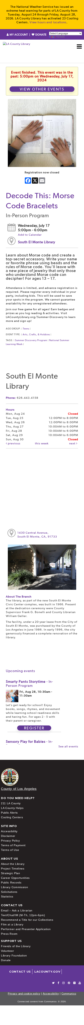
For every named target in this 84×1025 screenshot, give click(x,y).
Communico (69, 993)
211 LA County (11, 803)
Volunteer (7, 950)
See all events (68, 746)
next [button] (72, 443)
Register (34, 728)
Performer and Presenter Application (26, 929)
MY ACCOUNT (19, 34)
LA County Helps (12, 808)
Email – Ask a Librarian (16, 910)
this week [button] (41, 443)
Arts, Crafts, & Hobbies (36, 334)
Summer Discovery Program (31, 340)
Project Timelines (12, 868)
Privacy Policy (10, 840)
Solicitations (9, 891)
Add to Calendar (30, 234)
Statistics (7, 896)
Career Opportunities (15, 877)
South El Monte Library (36, 242)
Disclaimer (8, 835)
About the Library (13, 863)
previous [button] (13, 443)
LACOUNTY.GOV (47, 971)
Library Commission (14, 887)
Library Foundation (14, 955)
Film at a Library (12, 924)
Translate (60, 37)
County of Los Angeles (19, 789)
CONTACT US (20, 971)
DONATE (40, 34)
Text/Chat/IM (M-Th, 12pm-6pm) (23, 915)
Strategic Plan (10, 873)
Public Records (11, 882)
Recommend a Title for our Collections (27, 919)
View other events (42, 89)
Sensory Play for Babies (29, 743)
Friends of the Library (15, 946)
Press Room (9, 933)
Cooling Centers (12, 817)
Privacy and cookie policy (24, 993)
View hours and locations (47, 22)
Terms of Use (10, 849)
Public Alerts (9, 812)
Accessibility (9, 831)
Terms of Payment (13, 845)
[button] (79, 46)
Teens (26, 328)
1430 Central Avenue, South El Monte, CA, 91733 (37, 534)
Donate (6, 960)
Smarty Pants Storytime (29, 683)
